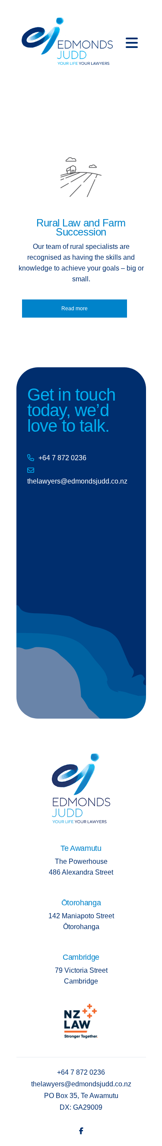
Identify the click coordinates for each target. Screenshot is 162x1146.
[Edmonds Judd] (67, 38)
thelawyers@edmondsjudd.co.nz (77, 481)
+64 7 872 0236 (62, 458)
